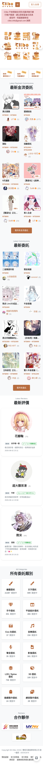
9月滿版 (5, 181)
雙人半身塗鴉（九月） (33, 370)
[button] (3, 47)
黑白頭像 (6, 112)
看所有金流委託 (21, 230)
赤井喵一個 (15, 443)
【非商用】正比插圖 (11, 370)
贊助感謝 (5, 757)
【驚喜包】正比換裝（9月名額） (16, 213)
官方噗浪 (25, 757)
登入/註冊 (35, 4)
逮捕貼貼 (28, 112)
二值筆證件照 (8, 269)
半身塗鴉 (28, 304)
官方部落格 (15, 757)
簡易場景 (28, 269)
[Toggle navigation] (17, 4)
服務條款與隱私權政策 (25, 760)
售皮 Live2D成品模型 (11, 304)
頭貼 (4, 144)
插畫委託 (28, 144)
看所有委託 (21, 388)
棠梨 (13, 542)
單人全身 (28, 213)
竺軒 (13, 493)
